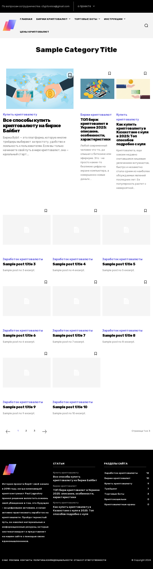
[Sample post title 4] (76, 230)
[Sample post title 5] (126, 230)
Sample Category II (59, 59)
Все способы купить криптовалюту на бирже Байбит (32, 125)
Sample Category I (28, 59)
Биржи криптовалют (96, 114)
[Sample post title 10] (76, 372)
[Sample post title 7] (76, 301)
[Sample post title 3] (27, 230)
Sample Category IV (123, 59)
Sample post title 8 (118, 335)
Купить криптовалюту (20, 114)
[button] (146, 25)
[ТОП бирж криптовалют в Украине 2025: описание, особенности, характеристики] (97, 89)
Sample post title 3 (19, 264)
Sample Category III (91, 59)
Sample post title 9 (19, 407)
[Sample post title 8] (126, 301)
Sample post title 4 (69, 264)
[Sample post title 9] (27, 372)
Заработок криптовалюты (23, 259)
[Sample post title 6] (27, 301)
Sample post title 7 (69, 335)
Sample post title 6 (19, 335)
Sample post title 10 (70, 407)
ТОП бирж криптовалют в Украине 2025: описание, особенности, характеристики (95, 129)
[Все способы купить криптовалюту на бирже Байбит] (39, 89)
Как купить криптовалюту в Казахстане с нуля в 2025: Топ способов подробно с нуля (132, 134)
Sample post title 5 (118, 264)
